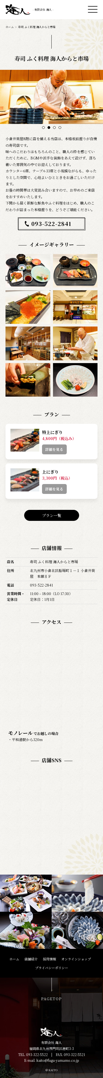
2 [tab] (49, 127)
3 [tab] (54, 127)
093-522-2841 (51, 224)
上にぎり (50, 472)
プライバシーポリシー (51, 967)
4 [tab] (60, 127)
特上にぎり (52, 432)
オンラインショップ (76, 959)
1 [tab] (43, 127)
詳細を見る (54, 449)
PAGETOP (51, 998)
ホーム (9, 27)
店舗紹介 (31, 959)
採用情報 (49, 959)
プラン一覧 (51, 515)
